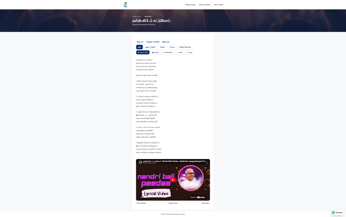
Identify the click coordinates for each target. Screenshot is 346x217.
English (162, 47)
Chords (172, 47)
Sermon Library (205, 5)
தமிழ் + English (150, 47)
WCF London (218, 5)
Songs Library (190, 5)
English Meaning (185, 47)
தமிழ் (139, 47)
